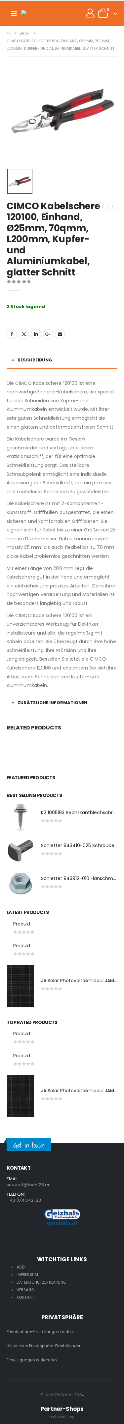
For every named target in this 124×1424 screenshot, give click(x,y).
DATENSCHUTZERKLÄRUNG (41, 1282)
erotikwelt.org (62, 1416)
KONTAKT (25, 1297)
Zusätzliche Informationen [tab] (52, 702)
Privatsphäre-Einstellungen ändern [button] (40, 1331)
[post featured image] (20, 818)
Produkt (22, 924)
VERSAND (25, 1290)
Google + (48, 334)
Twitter (24, 334)
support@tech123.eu (29, 1185)
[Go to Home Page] (8, 33)
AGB (21, 1267)
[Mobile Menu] (14, 13)
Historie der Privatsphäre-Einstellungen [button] (44, 1346)
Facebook (12, 334)
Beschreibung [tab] (35, 360)
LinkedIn (36, 334)
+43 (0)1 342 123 (24, 1200)
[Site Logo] (34, 13)
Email (60, 334)
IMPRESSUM (27, 1274)
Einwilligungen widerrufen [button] (32, 1360)
